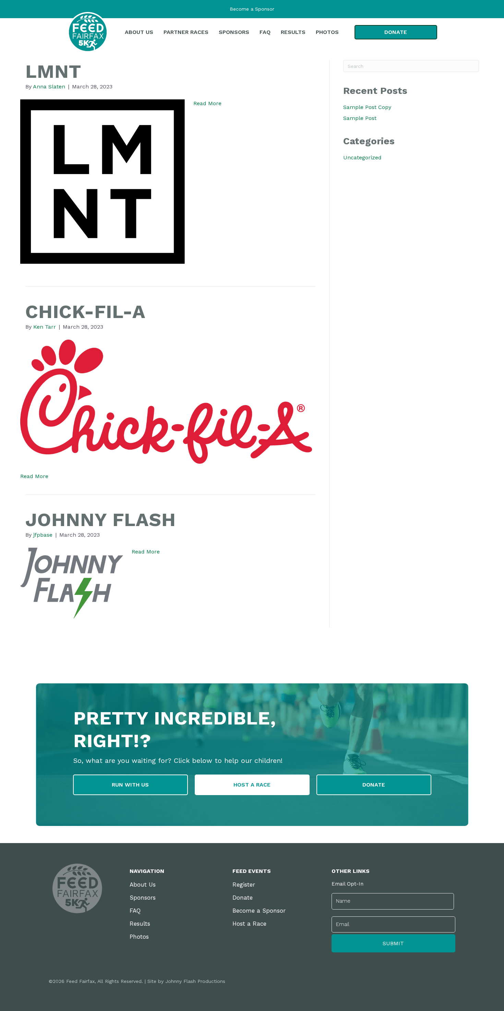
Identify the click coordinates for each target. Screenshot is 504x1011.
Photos (139, 936)
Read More (207, 103)
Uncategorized (362, 157)
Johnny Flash (100, 520)
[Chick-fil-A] (166, 401)
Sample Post (359, 118)
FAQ (135, 910)
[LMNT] (102, 181)
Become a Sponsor (252, 9)
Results (140, 923)
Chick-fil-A (85, 311)
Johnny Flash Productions (195, 981)
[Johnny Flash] (71, 583)
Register (243, 884)
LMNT (53, 71)
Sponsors (143, 897)
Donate (242, 897)
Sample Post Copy (367, 107)
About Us (143, 884)
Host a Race (249, 923)
